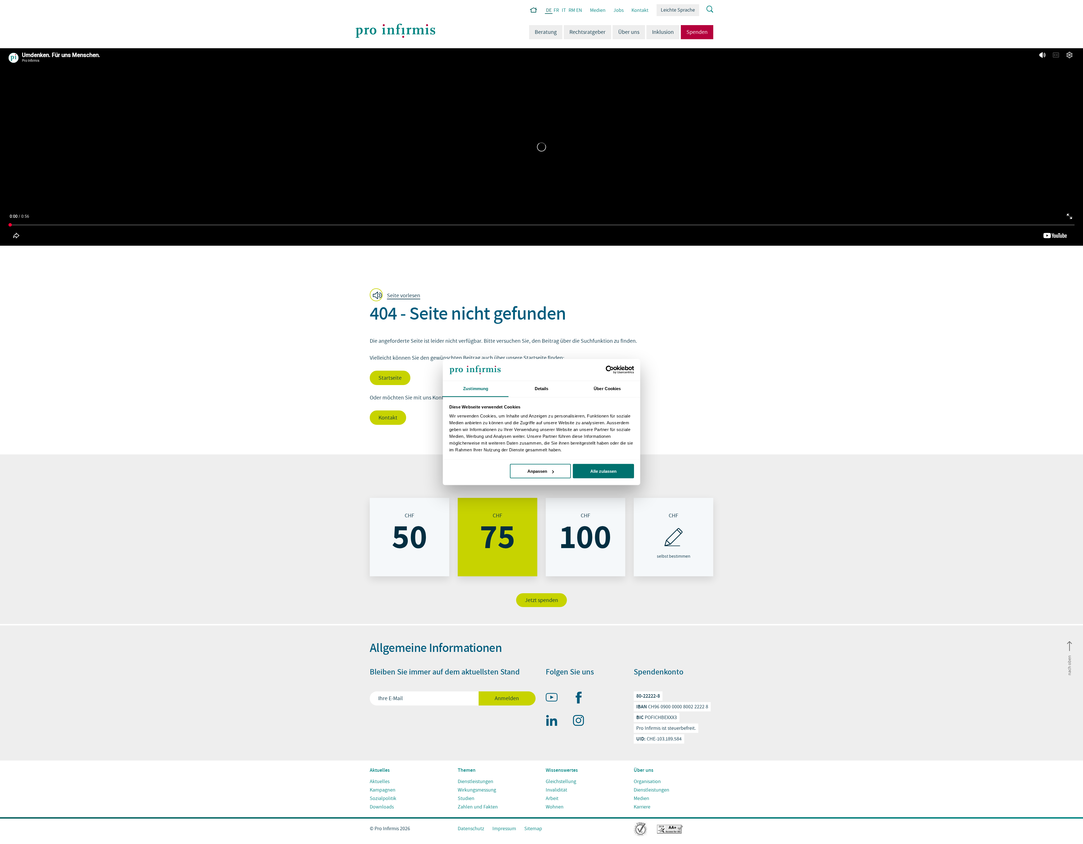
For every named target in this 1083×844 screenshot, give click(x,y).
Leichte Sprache (678, 10)
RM (572, 10)
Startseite (390, 378)
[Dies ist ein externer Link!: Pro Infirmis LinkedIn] (554, 722)
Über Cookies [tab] (607, 388)
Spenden (697, 32)
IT (564, 10)
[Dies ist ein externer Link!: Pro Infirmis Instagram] (581, 722)
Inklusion (663, 32)
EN (579, 10)
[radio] (409, 537)
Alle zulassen (603, 471)
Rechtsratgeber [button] (587, 32)
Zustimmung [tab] (475, 388)
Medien (598, 10)
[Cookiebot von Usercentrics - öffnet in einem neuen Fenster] (609, 370)
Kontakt (639, 10)
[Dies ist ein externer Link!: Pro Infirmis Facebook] (581, 699)
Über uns (628, 32)
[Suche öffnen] (706, 10)
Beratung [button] (546, 32)
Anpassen (537, 471)
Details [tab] (542, 388)
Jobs (618, 10)
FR (556, 10)
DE (549, 10)
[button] (397, 295)
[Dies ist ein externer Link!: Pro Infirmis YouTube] (554, 698)
